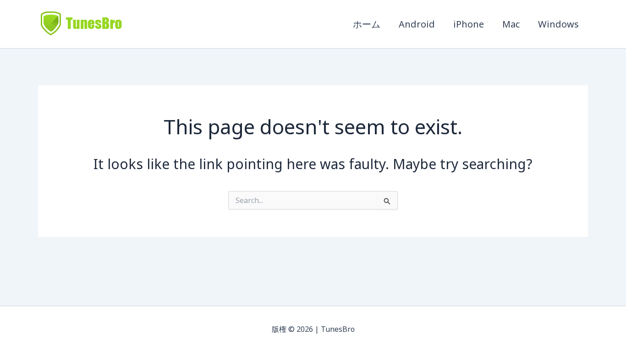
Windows (558, 24)
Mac (511, 24)
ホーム (366, 24)
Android (417, 24)
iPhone (468, 24)
